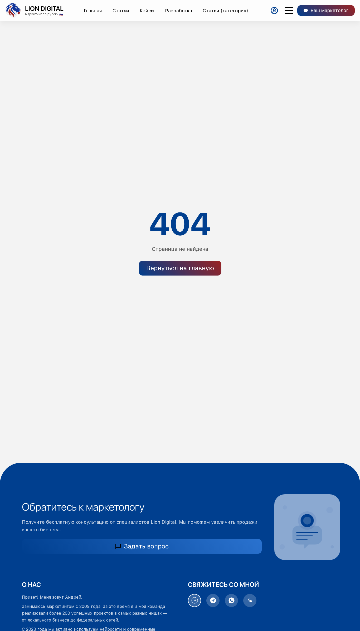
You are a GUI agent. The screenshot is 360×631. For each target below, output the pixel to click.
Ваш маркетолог (329, 10)
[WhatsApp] (231, 600)
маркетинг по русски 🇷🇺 (44, 14)
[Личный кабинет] (274, 11)
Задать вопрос (146, 546)
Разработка (178, 10)
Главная (93, 10)
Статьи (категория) (225, 10)
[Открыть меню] (289, 11)
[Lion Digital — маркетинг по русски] (13, 10)
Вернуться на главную (180, 268)
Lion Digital (44, 8)
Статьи (121, 10)
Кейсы (147, 10)
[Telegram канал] (213, 600)
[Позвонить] (249, 600)
